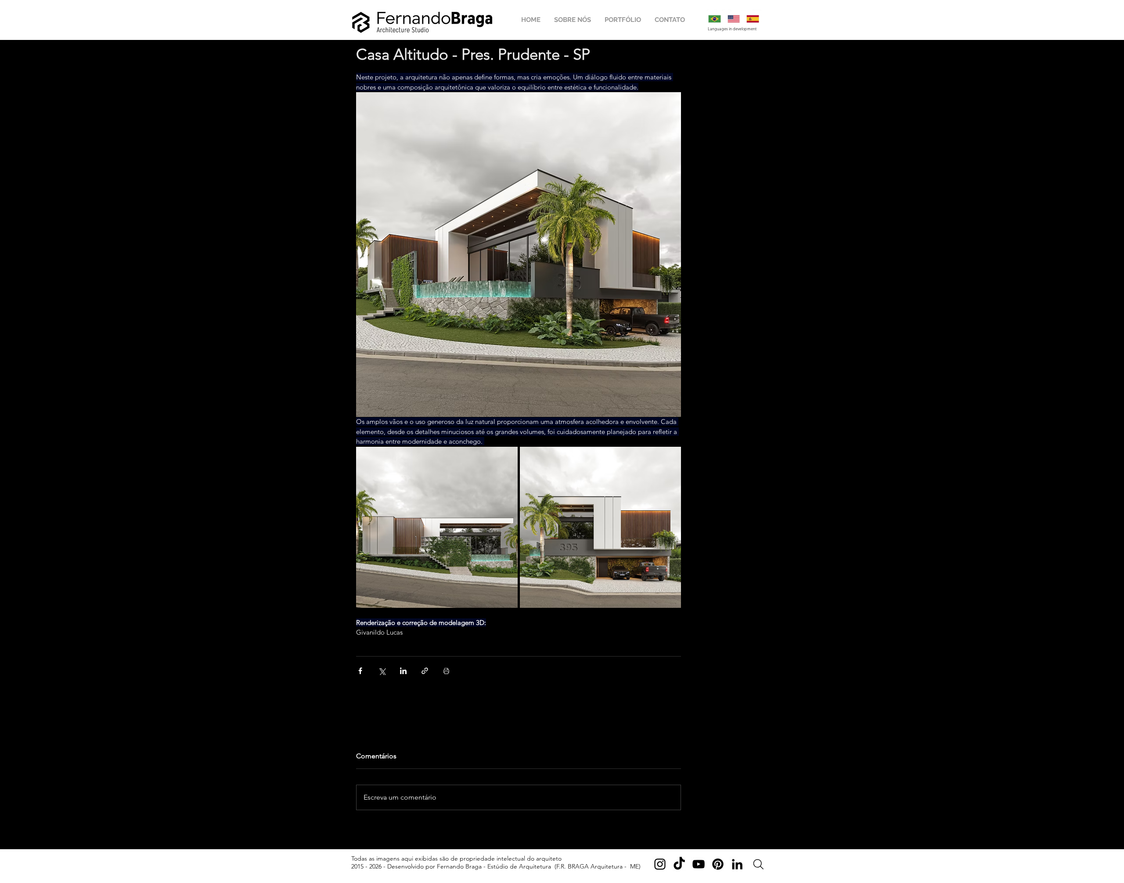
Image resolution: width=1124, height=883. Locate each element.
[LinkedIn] (737, 864)
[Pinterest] (717, 864)
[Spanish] (752, 18)
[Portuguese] (714, 18)
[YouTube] (698, 864)
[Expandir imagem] (437, 527)
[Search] (758, 864)
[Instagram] (659, 864)
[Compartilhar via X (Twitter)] (382, 671)
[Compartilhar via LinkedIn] (403, 671)
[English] (733, 18)
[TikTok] (679, 864)
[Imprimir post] (446, 671)
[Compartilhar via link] (425, 671)
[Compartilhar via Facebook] (360, 671)
